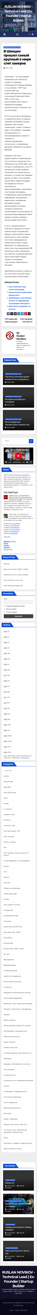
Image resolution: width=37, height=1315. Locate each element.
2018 (5, 670)
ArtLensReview (14, 527)
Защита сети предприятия (12, 976)
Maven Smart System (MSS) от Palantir (16, 569)
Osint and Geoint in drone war (13, 580)
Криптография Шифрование (13, 998)
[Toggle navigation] (17, 34)
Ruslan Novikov (21, 337)
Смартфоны (8, 1058)
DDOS (6, 798)
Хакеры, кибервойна (10, 1119)
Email (5, 599)
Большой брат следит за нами (14, 948)
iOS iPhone (7, 820)
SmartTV (6, 877)
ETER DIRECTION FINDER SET (13, 586)
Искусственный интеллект (12, 981)
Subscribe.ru (25, 758)
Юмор (6, 1137)
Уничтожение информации (12, 1097)
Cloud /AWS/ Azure (10, 792)
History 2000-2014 (21, 1310)
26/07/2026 (11, 1186)
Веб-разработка (9, 959)
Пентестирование (9, 1020)
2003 (5, 747)
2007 (5, 725)
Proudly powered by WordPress (12, 1302)
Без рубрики (8, 937)
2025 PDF (8, 549)
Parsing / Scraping (10, 842)
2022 (5, 648)
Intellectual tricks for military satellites (16, 575)
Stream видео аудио (10, 894)
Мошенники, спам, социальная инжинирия (18, 1003)
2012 (5, 697)
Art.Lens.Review (15, 523)
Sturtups (6, 899)
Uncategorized (8, 910)
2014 (5, 692)
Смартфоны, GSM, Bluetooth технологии (17, 1064)
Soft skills (7, 883)
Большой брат (8, 943)
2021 (5, 653)
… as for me (7, 770)
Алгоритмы (7, 921)
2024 (5, 642)
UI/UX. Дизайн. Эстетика (12, 905)
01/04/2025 (11, 1256)
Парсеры (7, 1014)
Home (12, 1310)
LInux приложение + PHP (12, 831)
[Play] (6, 462)
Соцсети (6, 1086)
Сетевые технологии (11, 1047)
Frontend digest (11, 612)
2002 (5, 752)
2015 (5, 686)
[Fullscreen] (31, 462)
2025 (5, 637)
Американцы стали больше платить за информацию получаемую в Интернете (20, 300)
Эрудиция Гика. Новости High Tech (15, 1124)
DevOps (6, 803)
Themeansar (19, 1305)
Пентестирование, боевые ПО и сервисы (17, 1025)
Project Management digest (15, 606)
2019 (5, 664)
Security (6, 866)
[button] (29, 34)
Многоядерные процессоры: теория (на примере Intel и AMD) (17, 424)
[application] (18, 456)
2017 (5, 675)
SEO (5, 872)
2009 (5, 714)
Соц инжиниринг (9, 1069)
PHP (5, 847)
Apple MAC (7, 787)
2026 (5, 631)
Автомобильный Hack (11, 915)
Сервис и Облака (9, 1042)
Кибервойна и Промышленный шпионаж (17, 992)
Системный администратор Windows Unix (18, 1053)
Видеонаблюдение (10, 965)
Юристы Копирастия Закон (13, 1148)
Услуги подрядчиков (10, 1102)
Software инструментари (12, 888)
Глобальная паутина (10, 970)
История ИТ (8, 987)
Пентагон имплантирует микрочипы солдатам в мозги (17, 379)
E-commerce (8, 809)
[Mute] (27, 462)
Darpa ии (7, 564)
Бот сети (7, 954)
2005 (5, 736)
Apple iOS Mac (8, 781)
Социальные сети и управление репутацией (18, 1080)
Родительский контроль (12, 1036)
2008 (5, 719)
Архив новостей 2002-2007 (12, 47)
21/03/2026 (11, 1209)
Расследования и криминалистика (15, 1031)
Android (6, 776)
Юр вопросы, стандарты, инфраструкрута (18, 1143)
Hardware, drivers (9, 814)
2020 (5, 659)
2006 (5, 730)
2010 (5, 708)
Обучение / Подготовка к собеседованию (17, 1009)
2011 (5, 703)
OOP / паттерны (9, 836)
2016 (5, 681)
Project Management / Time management (17, 861)
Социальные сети (10, 1075)
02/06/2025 (11, 1233)
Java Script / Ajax (9, 825)
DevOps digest (11, 609)
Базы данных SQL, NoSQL (12, 932)
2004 (5, 741)
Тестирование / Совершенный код (15, 1091)
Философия (7, 1113)
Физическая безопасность (12, 1108)
